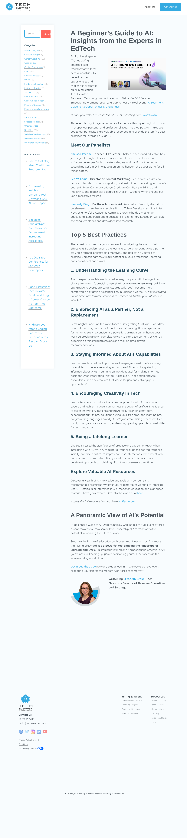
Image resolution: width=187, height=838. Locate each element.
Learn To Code (31, 96)
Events (27, 71)
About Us (150, 6)
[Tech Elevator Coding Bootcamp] (18, 9)
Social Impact (30, 117)
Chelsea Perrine (82, 154)
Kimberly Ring (80, 204)
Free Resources (31, 75)
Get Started (170, 6)
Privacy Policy (25, 740)
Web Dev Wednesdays (35, 134)
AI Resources (127, 501)
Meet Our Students (130, 713)
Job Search (29, 92)
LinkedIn (39, 731)
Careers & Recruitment (132, 700)
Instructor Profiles (32, 88)
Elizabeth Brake (134, 579)
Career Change (31, 54)
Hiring (27, 79)
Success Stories (31, 121)
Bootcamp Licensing (131, 709)
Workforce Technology (35, 142)
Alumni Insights (31, 50)
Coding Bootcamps (33, 67)
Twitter (27, 731)
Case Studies (30, 63)
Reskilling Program (130, 704)
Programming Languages (36, 109)
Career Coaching (32, 58)
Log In (153, 722)
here (140, 493)
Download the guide (83, 566)
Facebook (21, 731)
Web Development (33, 138)
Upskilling (28, 130)
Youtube (45, 731)
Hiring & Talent (132, 696)
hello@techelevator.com (32, 723)
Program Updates (32, 105)
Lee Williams (79, 179)
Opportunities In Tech (34, 100)
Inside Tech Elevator (33, 84)
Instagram (33, 731)
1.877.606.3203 (26, 719)
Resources (158, 696)
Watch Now (149, 115)
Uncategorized (31, 126)
